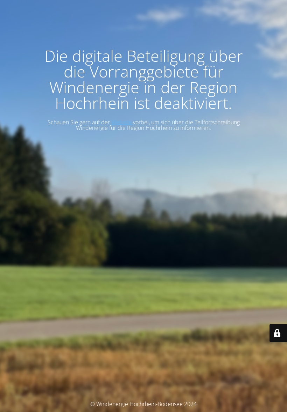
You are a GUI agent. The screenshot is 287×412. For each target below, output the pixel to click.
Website (122, 122)
